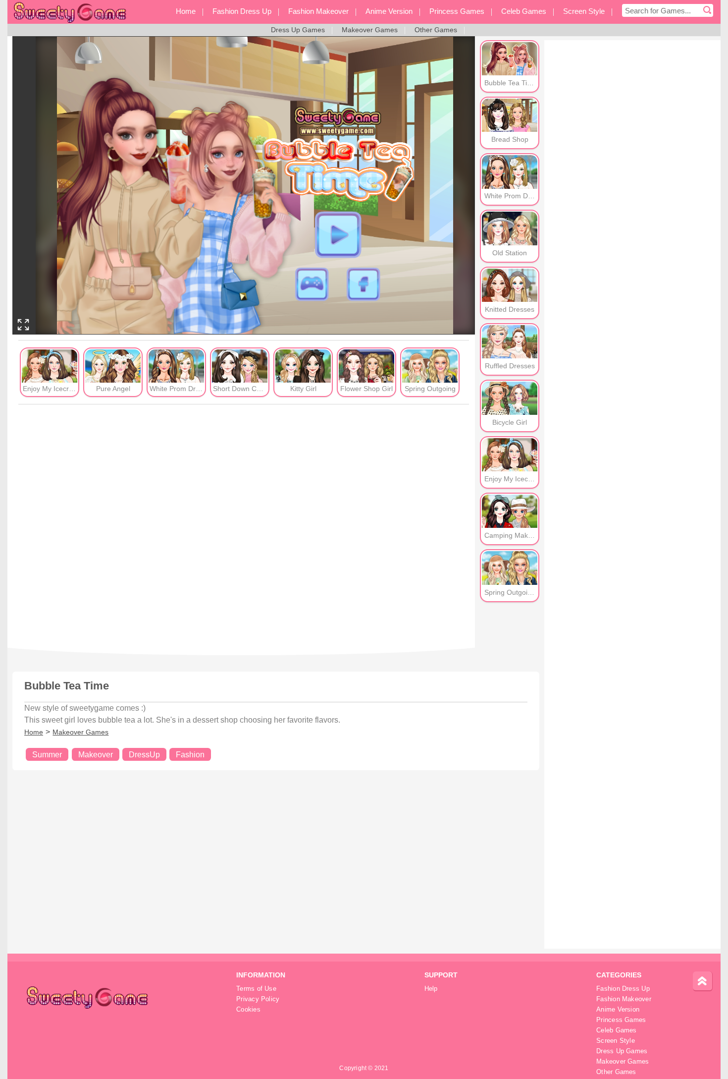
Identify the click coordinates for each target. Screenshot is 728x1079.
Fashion (190, 754)
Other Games (616, 1072)
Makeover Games (80, 732)
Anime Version (617, 1009)
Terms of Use (256, 988)
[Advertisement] (243, 525)
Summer (47, 754)
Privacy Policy (257, 999)
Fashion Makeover (623, 999)
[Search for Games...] (707, 10)
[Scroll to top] (703, 981)
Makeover (95, 754)
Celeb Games (616, 1030)
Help (431, 988)
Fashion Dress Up (623, 988)
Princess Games (621, 1020)
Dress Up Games (621, 1051)
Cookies (248, 1009)
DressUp (144, 754)
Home (33, 732)
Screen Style (615, 1040)
